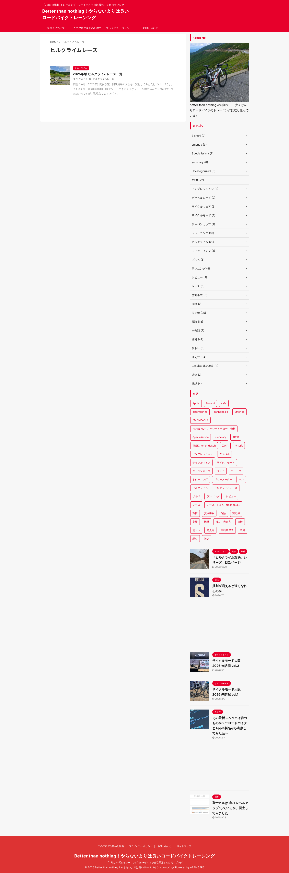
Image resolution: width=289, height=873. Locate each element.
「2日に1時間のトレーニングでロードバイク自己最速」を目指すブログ (144, 862)
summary (220, 437)
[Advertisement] (219, 626)
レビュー (231, 496)
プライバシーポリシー (119, 28)
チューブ (236, 470)
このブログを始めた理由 (87, 28)
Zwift (225, 445)
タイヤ (221, 470)
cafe (223, 403)
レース (196, 504)
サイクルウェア (201, 462)
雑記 (206, 538)
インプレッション (202, 454)
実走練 (236, 513)
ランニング (213, 496)
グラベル (224, 454)
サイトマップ (184, 846)
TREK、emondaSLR (204, 445)
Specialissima (200, 437)
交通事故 (209, 513)
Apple (196, 403)
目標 (240, 521)
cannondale (221, 411)
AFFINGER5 (197, 867)
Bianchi (210, 403)
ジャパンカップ (201, 470)
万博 (195, 513)
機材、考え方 (223, 521)
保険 (223, 513)
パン (241, 479)
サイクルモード (226, 462)
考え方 (210, 530)
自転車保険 (227, 530)
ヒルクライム (200, 487)
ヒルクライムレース (103, 79)
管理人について (56, 28)
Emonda (239, 411)
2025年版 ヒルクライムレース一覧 (97, 74)
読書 (242, 530)
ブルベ (196, 496)
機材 (206, 521)
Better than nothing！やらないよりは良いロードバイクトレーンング (144, 855)
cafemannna (199, 411)
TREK (236, 437)
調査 (195, 538)
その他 (239, 445)
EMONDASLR (200, 420)
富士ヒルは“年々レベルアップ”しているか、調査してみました (230, 808)
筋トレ (196, 530)
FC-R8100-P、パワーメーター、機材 (213, 428)
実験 (195, 521)
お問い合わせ (150, 28)
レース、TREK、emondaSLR (223, 504)
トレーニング (200, 479)
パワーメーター (223, 479)
